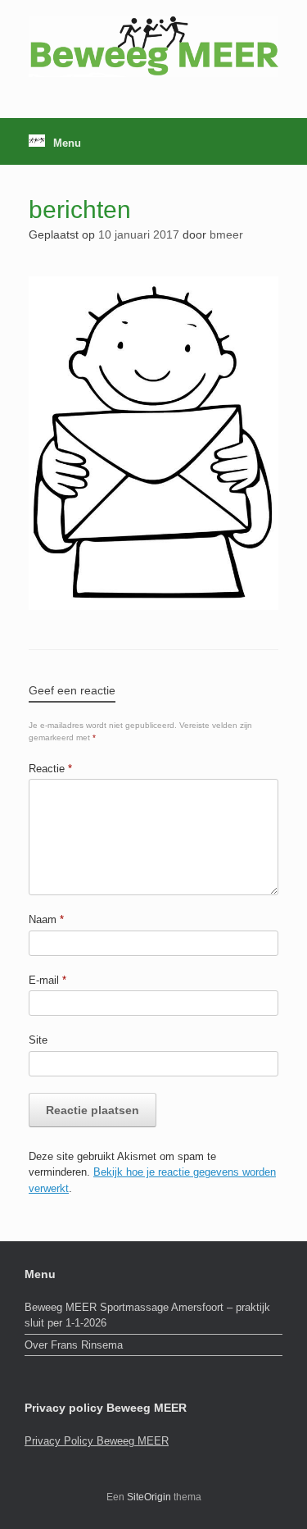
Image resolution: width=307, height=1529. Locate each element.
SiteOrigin (149, 1497)
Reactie (50, 768)
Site (38, 1040)
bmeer (226, 234)
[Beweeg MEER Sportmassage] (153, 46)
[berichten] (153, 605)
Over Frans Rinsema (74, 1345)
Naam (46, 919)
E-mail (47, 980)
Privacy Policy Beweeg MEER (97, 1441)
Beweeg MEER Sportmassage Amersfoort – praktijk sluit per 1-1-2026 (147, 1315)
